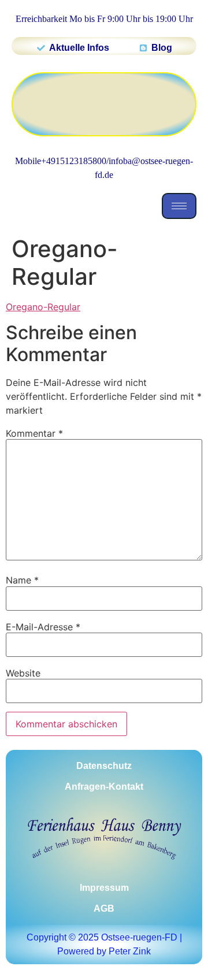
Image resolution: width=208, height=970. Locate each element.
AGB (104, 908)
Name (22, 580)
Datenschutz (104, 766)
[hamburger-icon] (179, 206)
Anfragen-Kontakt (104, 786)
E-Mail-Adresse (43, 626)
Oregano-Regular (43, 307)
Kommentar (34, 433)
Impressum (104, 888)
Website (23, 673)
